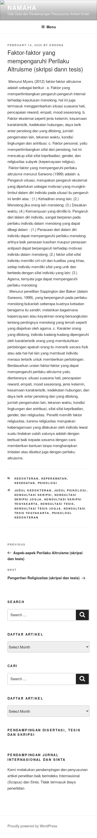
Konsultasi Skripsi (33, 495)
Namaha (22, 7)
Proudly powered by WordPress (32, 825)
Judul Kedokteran (33, 490)
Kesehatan (24, 483)
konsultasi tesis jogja (37, 508)
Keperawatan (54, 478)
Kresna (56, 45)
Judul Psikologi (70, 490)
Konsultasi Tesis (57, 504)
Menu (51, 26)
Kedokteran (26, 478)
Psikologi (47, 483)
